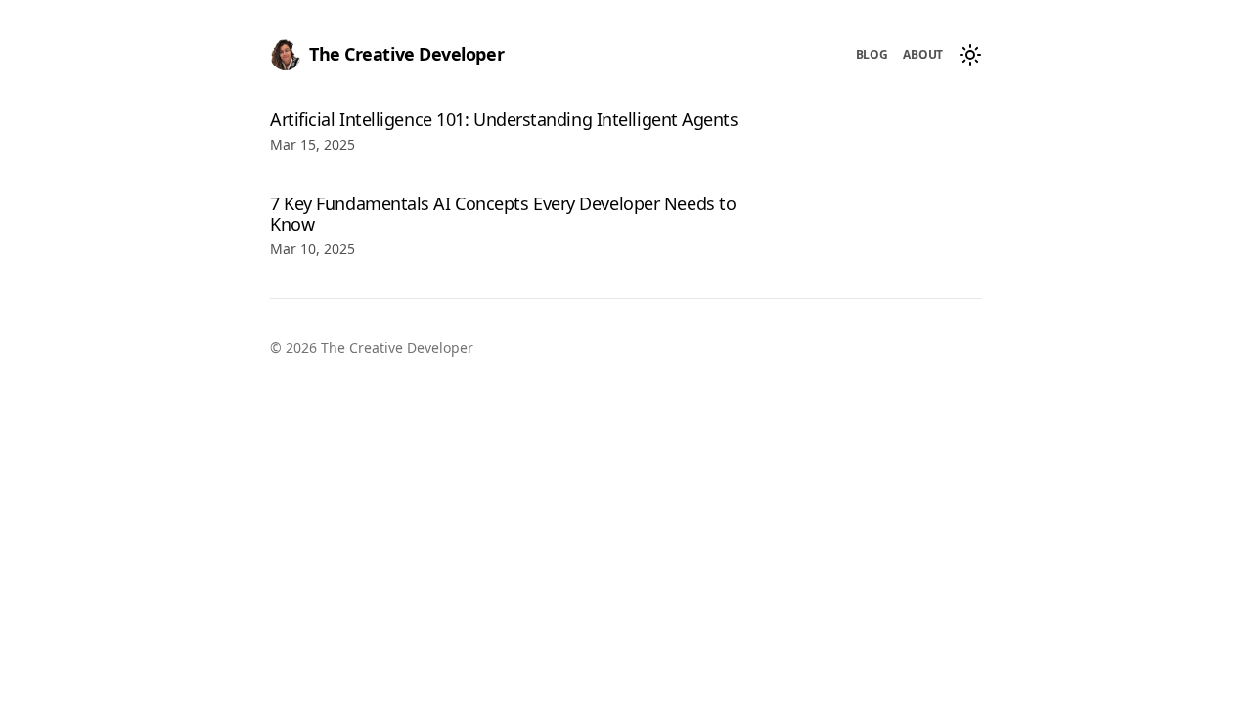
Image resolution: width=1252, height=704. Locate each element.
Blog (872, 54)
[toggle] (970, 54)
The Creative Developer (406, 54)
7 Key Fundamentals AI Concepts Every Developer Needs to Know (503, 214)
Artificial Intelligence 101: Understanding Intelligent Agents (504, 119)
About (923, 54)
